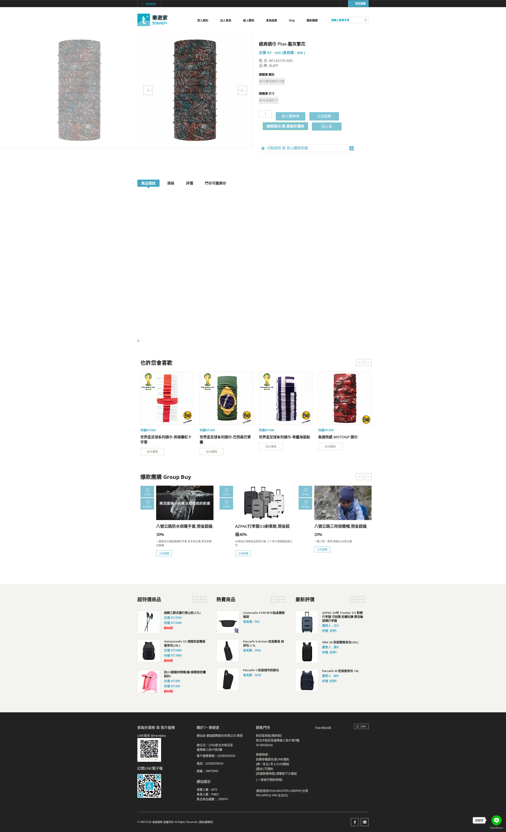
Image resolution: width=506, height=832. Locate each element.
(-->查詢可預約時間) (269, 779)
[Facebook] (355, 822)
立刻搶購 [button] (164, 553)
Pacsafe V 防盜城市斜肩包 (261, 670)
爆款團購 (312, 20)
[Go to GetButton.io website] (496, 828)
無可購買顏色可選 (271, 81)
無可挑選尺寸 (268, 100)
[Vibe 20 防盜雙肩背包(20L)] (307, 651)
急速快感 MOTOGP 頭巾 (338, 437)
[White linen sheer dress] (167, 398)
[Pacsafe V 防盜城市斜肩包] (228, 679)
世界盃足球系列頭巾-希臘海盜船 (284, 437)
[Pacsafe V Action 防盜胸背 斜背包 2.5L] (228, 651)
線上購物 (248, 20)
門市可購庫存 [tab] (215, 183)
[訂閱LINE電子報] (164, 786)
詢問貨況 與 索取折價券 (285, 126)
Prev (147, 90)
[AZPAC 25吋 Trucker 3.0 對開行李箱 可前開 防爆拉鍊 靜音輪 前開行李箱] (307, 622)
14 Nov (226, 506)
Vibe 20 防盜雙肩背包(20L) (340, 642)
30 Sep (305, 506)
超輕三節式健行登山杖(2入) (182, 613)
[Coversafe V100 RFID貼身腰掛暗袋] (228, 622)
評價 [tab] (189, 183)
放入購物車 (290, 116)
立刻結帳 (324, 116)
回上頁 (326, 126)
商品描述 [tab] (148, 183)
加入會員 (225, 20)
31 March (147, 506)
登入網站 (202, 20)
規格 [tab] (170, 183)
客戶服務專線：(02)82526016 (216, 755)
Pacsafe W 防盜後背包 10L (340, 671)
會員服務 (271, 20)
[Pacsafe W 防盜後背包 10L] (307, 680)
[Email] (365, 822)
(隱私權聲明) (206, 822)
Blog (292, 20)
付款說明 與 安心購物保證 (287, 148)
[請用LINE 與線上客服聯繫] (164, 750)
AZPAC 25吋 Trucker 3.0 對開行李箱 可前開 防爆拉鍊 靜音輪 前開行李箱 (342, 617)
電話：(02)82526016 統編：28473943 (210, 767)
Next (242, 90)
